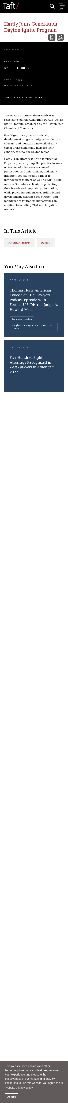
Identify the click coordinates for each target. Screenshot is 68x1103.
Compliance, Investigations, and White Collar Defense (32, 327)
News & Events (13, 49)
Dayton (45, 242)
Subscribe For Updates (23, 97)
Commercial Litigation (22, 319)
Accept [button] (11, 1096)
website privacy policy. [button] (19, 1087)
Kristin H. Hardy (16, 68)
